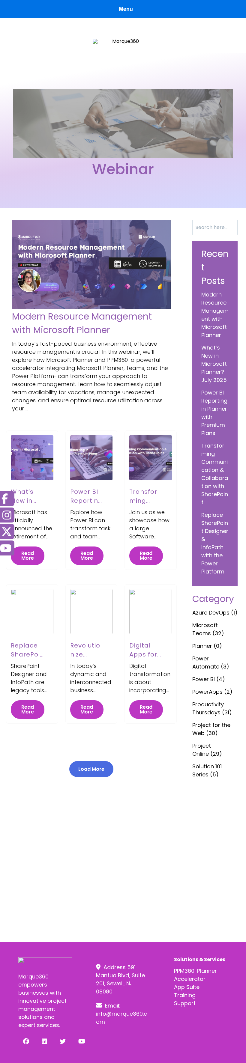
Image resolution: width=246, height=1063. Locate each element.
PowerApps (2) (212, 691)
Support (185, 1003)
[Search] (231, 227)
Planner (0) (207, 646)
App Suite (187, 987)
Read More (27, 555)
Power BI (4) (208, 679)
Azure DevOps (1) (215, 612)
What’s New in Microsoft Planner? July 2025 (214, 364)
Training (185, 995)
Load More (91, 769)
